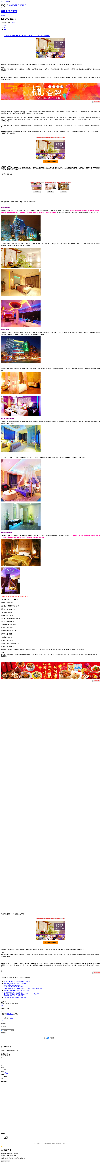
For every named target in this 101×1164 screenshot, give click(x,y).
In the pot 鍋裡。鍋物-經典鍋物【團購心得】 (15, 997)
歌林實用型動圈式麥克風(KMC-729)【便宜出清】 (16, 990)
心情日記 (12, 23)
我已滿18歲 (3, 1161)
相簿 (5, 25)
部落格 (5, 27)
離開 (8, 1161)
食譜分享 (12, 1018)
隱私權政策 (58, 1143)
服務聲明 (64, 1143)
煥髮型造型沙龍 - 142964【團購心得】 (13, 995)
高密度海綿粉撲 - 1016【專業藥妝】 (13, 992)
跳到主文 (3, 15)
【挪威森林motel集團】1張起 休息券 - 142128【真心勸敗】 (27, 36)
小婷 (2, 1005)
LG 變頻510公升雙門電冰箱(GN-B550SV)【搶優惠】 (17, 981)
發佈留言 (3, 1032)
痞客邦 (9, 1014)
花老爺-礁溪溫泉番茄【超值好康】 (13, 985)
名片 (5, 29)
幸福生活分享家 (9, 11)
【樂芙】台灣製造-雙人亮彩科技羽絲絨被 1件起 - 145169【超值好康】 (22, 994)
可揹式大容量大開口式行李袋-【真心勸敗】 (15, 983)
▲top (2, 1020)
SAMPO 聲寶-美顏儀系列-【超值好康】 (14, 987)
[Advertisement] (50, 1106)
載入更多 (3, 1023)
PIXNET (39, 1143)
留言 (12, 1014)
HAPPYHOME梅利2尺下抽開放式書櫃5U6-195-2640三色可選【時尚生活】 (23, 988)
